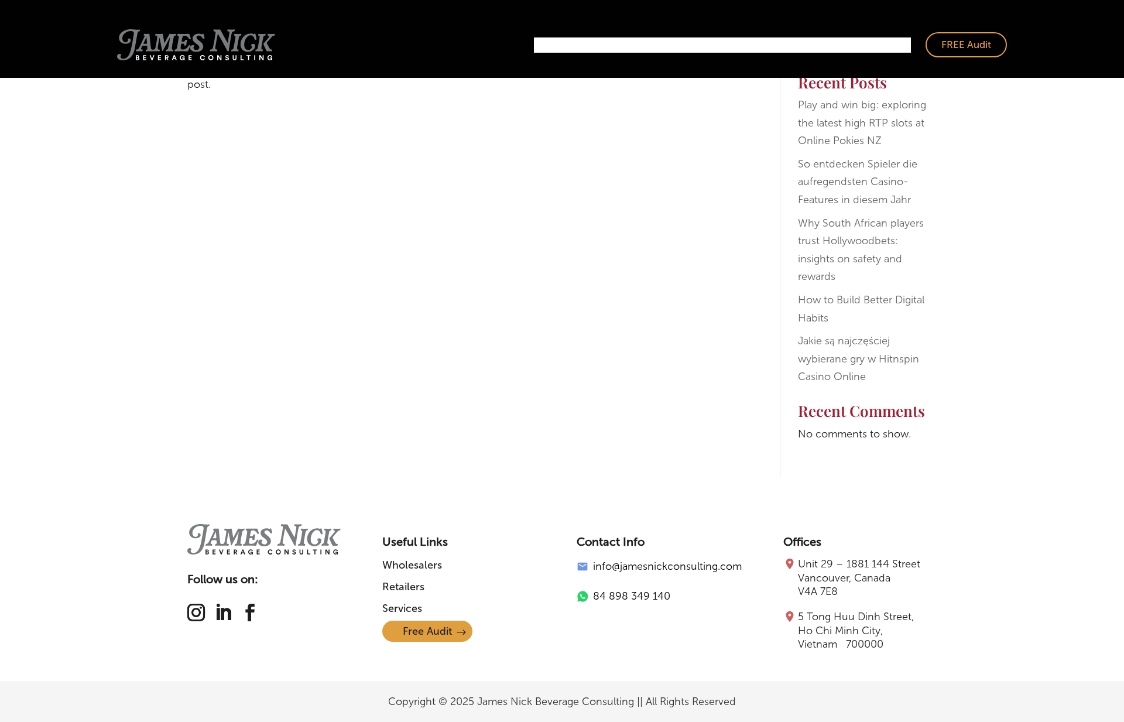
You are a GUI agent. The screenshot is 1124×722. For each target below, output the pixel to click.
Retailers (685, 45)
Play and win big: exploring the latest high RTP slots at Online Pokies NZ (862, 122)
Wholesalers (618, 45)
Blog (891, 45)
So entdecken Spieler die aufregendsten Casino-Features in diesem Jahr (857, 182)
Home (558, 45)
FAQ (853, 45)
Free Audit (427, 631)
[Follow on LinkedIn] (223, 612)
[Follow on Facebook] (250, 612)
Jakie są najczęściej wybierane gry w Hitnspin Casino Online (858, 358)
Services (742, 45)
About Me (802, 45)
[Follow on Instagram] (196, 612)
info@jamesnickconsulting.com (667, 566)
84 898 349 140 (631, 596)
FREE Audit (966, 44)
